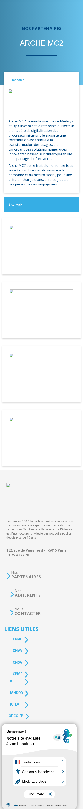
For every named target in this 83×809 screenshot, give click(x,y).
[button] (23, 575)
